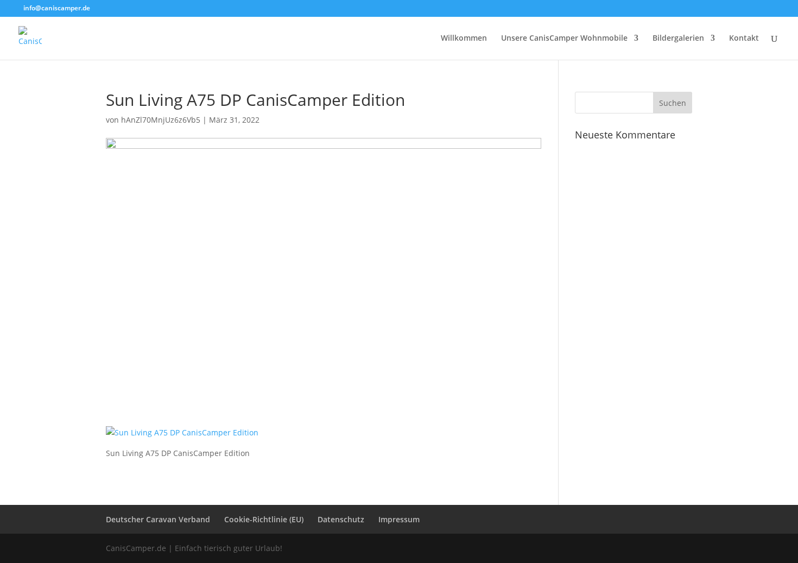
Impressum (399, 519)
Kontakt (744, 38)
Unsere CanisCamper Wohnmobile (564, 38)
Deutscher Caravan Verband (158, 519)
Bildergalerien (678, 38)
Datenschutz (341, 519)
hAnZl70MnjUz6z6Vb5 (160, 120)
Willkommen (464, 38)
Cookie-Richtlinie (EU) (263, 519)
